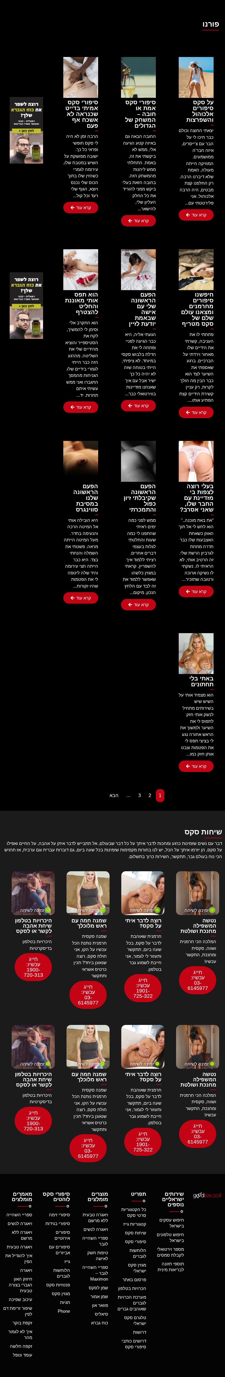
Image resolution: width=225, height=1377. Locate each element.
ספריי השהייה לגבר (95, 1241)
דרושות (139, 1332)
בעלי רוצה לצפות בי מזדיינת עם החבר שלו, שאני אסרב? (197, 498)
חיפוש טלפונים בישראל (170, 1237)
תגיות (65, 1302)
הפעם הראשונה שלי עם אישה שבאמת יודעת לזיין (142, 309)
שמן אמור (99, 1296)
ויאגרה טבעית (19, 1246)
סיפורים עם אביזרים (59, 1249)
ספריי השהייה (19, 1214)
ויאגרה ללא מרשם (22, 1235)
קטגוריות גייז (134, 1224)
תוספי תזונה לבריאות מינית (171, 1266)
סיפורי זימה (59, 1214)
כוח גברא (99, 1322)
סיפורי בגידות (57, 1223)
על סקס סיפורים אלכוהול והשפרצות (200, 111)
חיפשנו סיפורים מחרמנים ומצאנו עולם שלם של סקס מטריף (197, 309)
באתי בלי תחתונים (201, 681)
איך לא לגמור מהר (20, 1334)
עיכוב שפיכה (20, 1299)
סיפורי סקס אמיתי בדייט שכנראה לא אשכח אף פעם (81, 114)
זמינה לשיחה (197, 910)
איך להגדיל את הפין (18, 1258)
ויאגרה (26, 1270)
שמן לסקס (98, 1287)
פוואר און (100, 1305)
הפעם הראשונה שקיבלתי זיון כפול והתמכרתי (140, 498)
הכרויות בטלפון (132, 1288)
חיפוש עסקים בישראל (171, 1222)
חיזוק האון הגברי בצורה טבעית (20, 1284)
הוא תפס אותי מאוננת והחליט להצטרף (81, 303)
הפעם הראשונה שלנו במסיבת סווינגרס (85, 498)
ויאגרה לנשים (95, 1229)
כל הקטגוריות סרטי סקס (133, 1212)
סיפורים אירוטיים (62, 1235)
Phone (64, 1311)
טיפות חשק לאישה (97, 1255)
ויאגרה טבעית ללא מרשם (95, 1217)
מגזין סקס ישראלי (137, 1267)
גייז (67, 1261)
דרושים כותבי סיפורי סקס (134, 1343)
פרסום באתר (134, 1279)
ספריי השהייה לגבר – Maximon (95, 1273)
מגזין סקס (61, 1293)
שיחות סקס (135, 1232)
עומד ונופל (22, 1354)
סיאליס (101, 1314)
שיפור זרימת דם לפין (17, 1311)
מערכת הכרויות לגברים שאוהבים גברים (131, 1303)
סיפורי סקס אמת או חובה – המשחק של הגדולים (140, 114)
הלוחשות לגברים (137, 1253)
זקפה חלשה (21, 1346)
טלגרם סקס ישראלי (135, 1320)
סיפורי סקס (135, 1241)
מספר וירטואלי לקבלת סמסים (170, 1252)
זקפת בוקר (22, 1322)
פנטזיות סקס (58, 1284)
